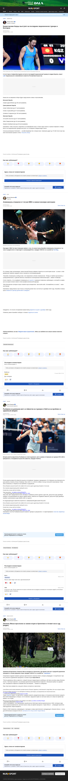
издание (9, 695)
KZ (61, 8)
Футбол (10, 11)
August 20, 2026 (26, 493)
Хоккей (32, 11)
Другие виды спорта (53, 11)
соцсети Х (32, 280)
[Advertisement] (34, 86)
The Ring (55, 250)
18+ (12, 728)
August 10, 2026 (24, 693)
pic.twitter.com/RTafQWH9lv (9, 692)
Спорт (4, 11)
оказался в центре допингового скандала (17, 290)
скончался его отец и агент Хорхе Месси (33, 710)
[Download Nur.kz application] (34, 3)
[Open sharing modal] (43, 390)
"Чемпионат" (47, 673)
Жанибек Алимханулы (8, 344)
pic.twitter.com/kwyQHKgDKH (19, 492)
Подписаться (59, 534)
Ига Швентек (15, 547)
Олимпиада (61, 11)
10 (49, 558)
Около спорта (10, 616)
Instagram (59, 187)
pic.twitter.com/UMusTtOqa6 (38, 700)
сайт (4, 75)
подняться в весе (33, 312)
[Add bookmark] (60, 390)
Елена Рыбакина (7, 547)
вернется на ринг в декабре (37, 309)
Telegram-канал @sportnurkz (26, 331)
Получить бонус (25, 132)
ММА (22, 11)
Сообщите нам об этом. (23, 154)
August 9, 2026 (19, 701)
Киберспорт (27, 11)
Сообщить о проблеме (48, 773)
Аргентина (17, 728)
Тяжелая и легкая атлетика (41, 11)
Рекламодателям (60, 773)
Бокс (19, 11)
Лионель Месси (7, 728)
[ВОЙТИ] (64, 8)
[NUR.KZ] (34, 8)
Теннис (15, 11)
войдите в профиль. (42, 175)
